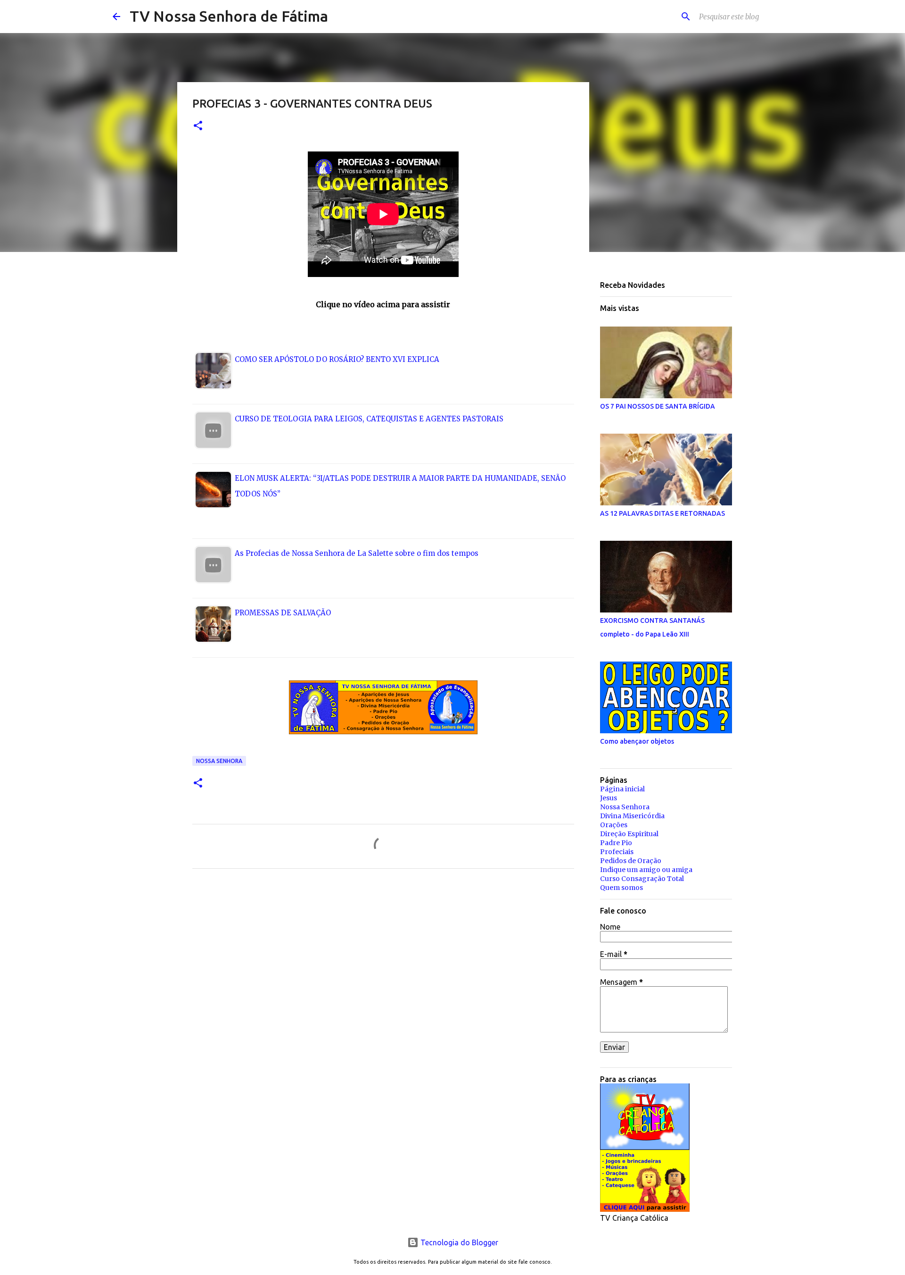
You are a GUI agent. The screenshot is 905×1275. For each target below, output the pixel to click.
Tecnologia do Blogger (458, 1242)
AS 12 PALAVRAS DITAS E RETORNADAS (662, 513)
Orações (613, 825)
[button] (198, 126)
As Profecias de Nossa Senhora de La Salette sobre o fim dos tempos (356, 553)
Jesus (608, 798)
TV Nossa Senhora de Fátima (229, 16)
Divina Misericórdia (632, 816)
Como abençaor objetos (637, 741)
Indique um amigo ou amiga (646, 869)
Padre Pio (616, 843)
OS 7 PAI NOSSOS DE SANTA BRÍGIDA (657, 406)
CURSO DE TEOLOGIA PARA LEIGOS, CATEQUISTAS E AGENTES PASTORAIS (369, 418)
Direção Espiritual (629, 834)
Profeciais (617, 851)
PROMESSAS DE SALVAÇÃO (283, 612)
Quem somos (621, 887)
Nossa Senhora (219, 761)
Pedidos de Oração (630, 860)
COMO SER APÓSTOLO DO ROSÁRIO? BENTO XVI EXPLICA (337, 359)
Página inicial (622, 789)
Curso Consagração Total (642, 878)
